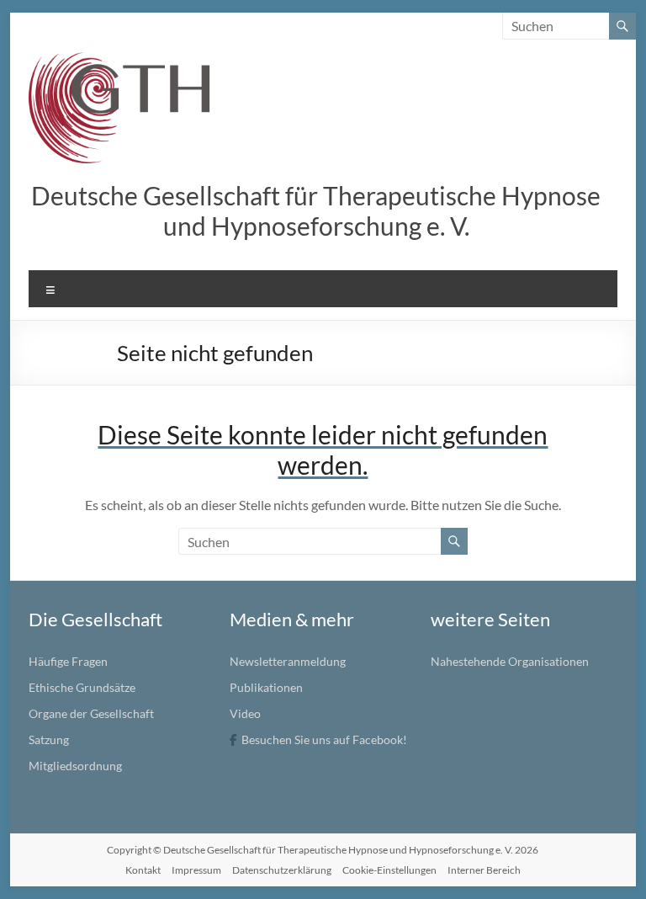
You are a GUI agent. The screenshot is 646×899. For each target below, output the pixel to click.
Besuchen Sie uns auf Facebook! (324, 739)
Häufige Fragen (68, 661)
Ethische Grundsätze (82, 687)
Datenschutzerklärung (281, 870)
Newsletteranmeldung (288, 661)
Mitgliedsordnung (75, 765)
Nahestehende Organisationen (510, 661)
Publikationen (266, 687)
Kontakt (143, 870)
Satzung (49, 739)
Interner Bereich (484, 870)
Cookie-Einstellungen (389, 870)
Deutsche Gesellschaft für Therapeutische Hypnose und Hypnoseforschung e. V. (316, 210)
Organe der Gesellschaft (91, 713)
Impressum (196, 870)
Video (245, 713)
